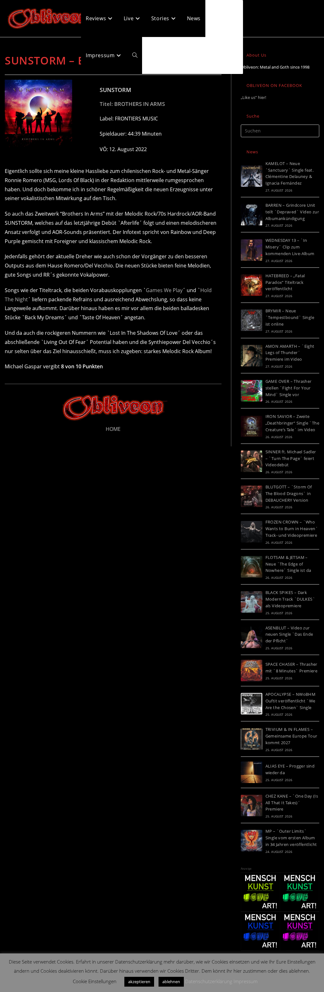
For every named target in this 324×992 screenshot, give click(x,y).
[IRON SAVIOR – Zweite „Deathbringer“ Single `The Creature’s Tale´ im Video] (251, 426)
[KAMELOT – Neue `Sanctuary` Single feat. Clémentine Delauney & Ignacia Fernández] (251, 176)
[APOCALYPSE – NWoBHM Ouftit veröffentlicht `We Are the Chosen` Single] (251, 703)
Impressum (246, 981)
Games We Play (164, 290)
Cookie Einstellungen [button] (94, 981)
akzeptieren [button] (139, 981)
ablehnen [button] (171, 981)
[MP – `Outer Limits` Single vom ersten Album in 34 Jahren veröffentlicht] (251, 840)
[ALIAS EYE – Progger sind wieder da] (251, 772)
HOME (113, 429)
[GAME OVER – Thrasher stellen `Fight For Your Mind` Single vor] (251, 390)
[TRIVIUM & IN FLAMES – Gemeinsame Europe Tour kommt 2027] (251, 739)
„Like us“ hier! (253, 97)
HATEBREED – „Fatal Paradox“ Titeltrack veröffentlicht (285, 282)
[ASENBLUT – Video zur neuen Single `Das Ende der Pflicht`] (251, 637)
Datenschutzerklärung (208, 981)
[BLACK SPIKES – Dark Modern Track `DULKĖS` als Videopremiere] (251, 602)
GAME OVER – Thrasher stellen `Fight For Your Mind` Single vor (288, 387)
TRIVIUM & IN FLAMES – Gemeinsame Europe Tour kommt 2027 (291, 735)
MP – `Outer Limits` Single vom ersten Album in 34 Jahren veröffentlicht (291, 837)
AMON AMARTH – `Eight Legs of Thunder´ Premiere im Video (290, 352)
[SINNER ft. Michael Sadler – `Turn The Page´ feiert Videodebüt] (251, 461)
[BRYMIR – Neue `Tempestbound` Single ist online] (251, 320)
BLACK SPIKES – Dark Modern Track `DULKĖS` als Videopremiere (290, 599)
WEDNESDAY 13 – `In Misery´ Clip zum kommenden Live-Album (290, 246)
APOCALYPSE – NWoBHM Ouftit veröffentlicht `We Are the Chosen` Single (290, 700)
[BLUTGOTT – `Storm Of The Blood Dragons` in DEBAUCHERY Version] (251, 496)
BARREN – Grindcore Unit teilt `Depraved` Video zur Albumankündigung (292, 211)
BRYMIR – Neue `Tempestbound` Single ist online (289, 317)
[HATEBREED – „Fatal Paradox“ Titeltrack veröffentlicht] (251, 285)
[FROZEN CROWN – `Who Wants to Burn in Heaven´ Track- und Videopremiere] (251, 531)
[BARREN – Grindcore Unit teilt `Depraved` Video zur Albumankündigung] (251, 214)
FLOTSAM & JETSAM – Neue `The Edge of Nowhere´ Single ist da (288, 563)
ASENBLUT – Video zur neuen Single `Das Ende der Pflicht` (289, 634)
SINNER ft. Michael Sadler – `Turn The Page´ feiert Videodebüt (290, 458)
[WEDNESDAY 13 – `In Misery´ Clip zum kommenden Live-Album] (251, 250)
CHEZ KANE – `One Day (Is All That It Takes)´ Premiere (291, 802)
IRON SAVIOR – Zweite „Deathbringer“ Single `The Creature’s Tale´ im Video (292, 422)
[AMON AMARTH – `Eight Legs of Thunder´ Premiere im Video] (251, 355)
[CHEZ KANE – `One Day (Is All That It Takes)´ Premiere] (251, 805)
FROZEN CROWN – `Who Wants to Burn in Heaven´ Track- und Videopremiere (291, 528)
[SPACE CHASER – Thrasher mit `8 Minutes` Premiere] (251, 670)
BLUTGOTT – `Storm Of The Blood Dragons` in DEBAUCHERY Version (288, 493)
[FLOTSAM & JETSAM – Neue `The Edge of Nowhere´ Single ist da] (251, 567)
